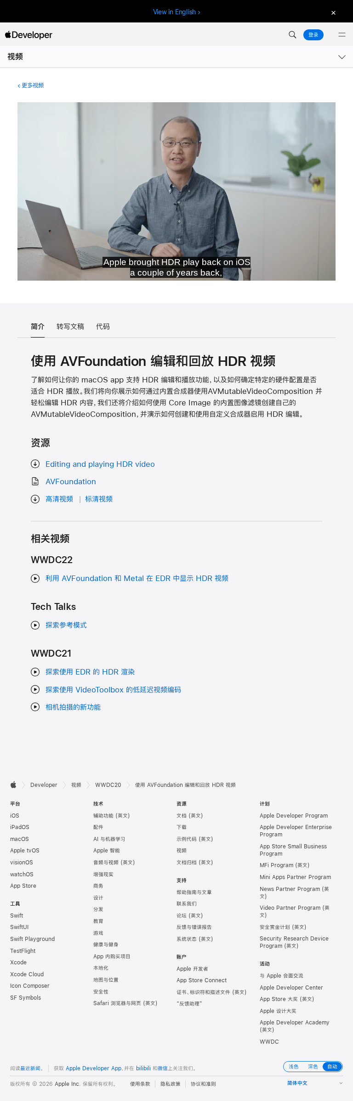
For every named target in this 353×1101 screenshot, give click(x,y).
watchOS (22, 874)
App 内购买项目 (112, 956)
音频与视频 (106, 862)
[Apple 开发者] (28, 35)
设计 (98, 898)
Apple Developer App (93, 1068)
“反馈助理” (189, 1004)
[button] (292, 35)
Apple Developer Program (294, 816)
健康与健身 (106, 944)
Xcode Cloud (27, 974)
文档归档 (186, 862)
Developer (43, 785)
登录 (313, 35)
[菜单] (342, 35)
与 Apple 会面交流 (281, 976)
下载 (181, 827)
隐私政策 (170, 1084)
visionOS (21, 862)
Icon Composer (30, 986)
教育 (98, 921)
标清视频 (99, 499)
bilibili (143, 1068)
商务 (98, 886)
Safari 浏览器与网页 (117, 1003)
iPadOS (19, 827)
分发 (98, 909)
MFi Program (276, 865)
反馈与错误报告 (194, 927)
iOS (14, 816)
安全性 (100, 992)
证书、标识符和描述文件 (203, 992)
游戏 (98, 933)
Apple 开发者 (192, 969)
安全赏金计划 (275, 927)
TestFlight (22, 951)
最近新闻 (30, 1068)
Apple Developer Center (291, 987)
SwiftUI (19, 927)
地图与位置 (106, 980)
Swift (16, 915)
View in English (174, 12)
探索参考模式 (66, 625)
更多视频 (33, 85)
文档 (181, 816)
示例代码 (186, 839)
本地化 (100, 968)
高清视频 (59, 499)
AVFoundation (71, 481)
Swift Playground (32, 939)
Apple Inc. (68, 1084)
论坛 (181, 915)
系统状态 (186, 939)
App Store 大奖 (279, 999)
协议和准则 (203, 1084)
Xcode (18, 962)
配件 (98, 827)
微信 (163, 1068)
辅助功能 (103, 816)
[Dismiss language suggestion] (332, 12)
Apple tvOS (25, 850)
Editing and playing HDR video (100, 464)
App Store (23, 886)
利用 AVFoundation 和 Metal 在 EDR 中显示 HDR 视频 (137, 578)
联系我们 (186, 904)
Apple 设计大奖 (278, 1011)
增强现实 (103, 874)
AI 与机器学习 (109, 839)
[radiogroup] (313, 1066)
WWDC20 (108, 785)
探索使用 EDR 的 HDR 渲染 (90, 671)
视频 (15, 56)
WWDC (269, 1042)
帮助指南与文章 (194, 892)
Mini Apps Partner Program (295, 877)
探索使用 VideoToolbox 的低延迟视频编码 (113, 689)
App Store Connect (201, 980)
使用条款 (140, 1084)
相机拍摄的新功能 (73, 707)
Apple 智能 (106, 850)
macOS (19, 839)
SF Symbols (25, 998)
